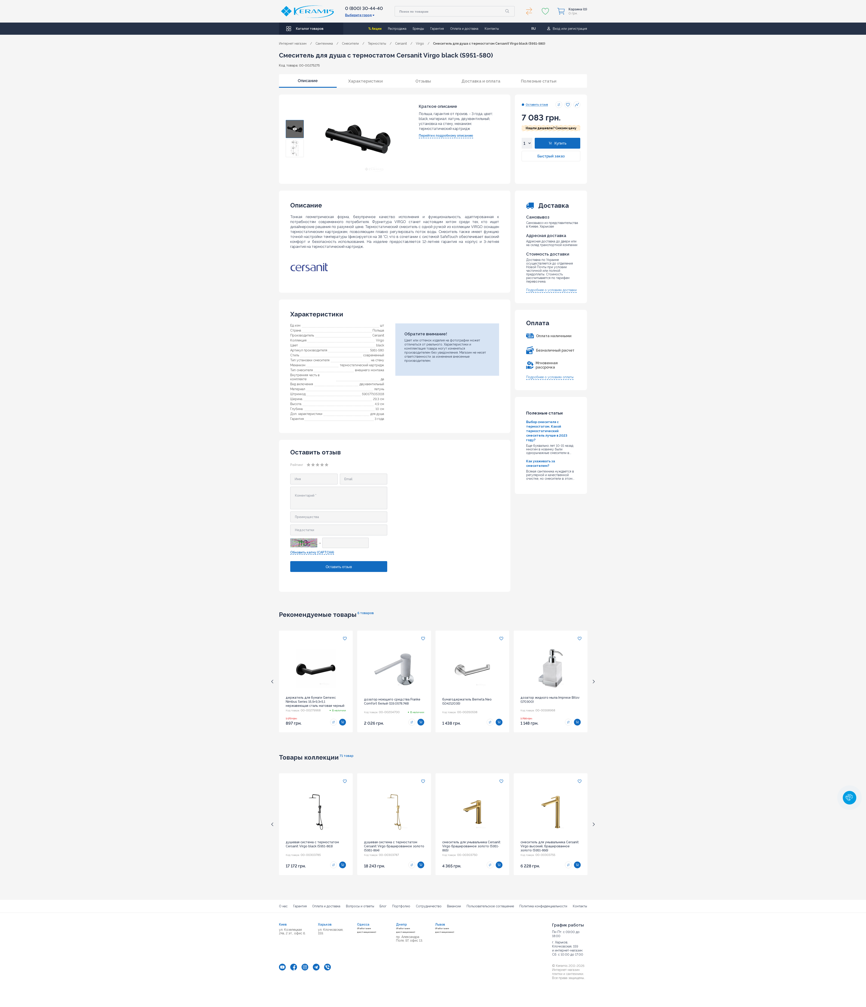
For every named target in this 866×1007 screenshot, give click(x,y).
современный (373, 355)
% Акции (375, 28)
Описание (308, 80)
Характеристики (365, 81)
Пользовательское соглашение (490, 906)
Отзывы (423, 81)
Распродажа (397, 28)
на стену (377, 360)
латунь (379, 389)
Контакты (492, 28)
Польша (378, 330)
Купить (560, 143)
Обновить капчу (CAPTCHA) (312, 552)
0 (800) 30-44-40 (364, 8)
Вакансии (454, 906)
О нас (283, 906)
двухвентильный (371, 384)
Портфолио (401, 906)
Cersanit (378, 335)
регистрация (577, 28)
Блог (383, 906)
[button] (849, 797)
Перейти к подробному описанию (446, 135)
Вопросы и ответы (360, 906)
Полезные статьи (538, 81)
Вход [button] (556, 28)
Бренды (418, 28)
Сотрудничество (429, 906)
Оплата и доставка (464, 28)
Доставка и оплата (480, 81)
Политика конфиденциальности (543, 906)
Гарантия (437, 28)
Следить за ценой (577, 104)
